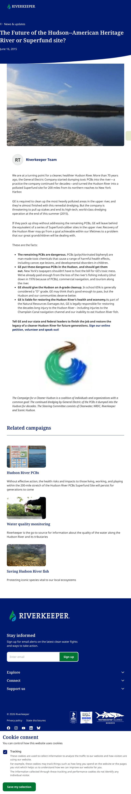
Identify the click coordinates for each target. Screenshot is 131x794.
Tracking (15, 751)
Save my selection (19, 787)
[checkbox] (5, 751)
